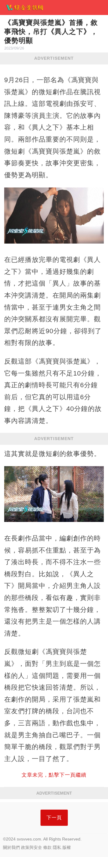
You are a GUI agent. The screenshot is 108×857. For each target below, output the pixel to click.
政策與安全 (31, 847)
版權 (66, 847)
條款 (47, 847)
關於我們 (11, 847)
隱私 (57, 847)
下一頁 (54, 817)
